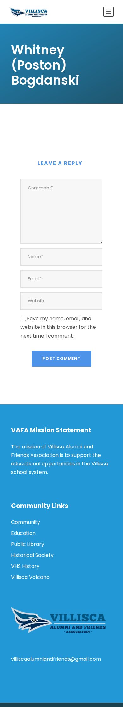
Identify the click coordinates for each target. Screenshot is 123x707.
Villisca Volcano (30, 577)
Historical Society (32, 555)
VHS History (25, 566)
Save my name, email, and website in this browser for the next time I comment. (58, 327)
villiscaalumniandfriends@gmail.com (56, 659)
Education (23, 533)
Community (25, 522)
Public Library (27, 544)
